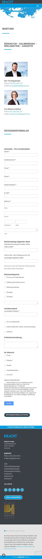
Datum (7, 151)
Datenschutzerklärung (12, 380)
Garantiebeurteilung (12, 370)
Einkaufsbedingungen (12, 466)
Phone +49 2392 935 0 (12, 456)
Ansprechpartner (10, 185)
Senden (8, 403)
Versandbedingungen (11, 469)
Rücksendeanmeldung (12, 471)
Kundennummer (10, 160)
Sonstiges (9, 296)
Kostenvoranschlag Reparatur (15, 277)
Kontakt (8, 365)
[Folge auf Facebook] (10, 490)
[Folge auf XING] (22, 490)
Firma (6, 168)
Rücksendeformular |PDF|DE (17, 415)
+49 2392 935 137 (15, 112)
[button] (3, 555)
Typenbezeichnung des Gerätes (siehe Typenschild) (17, 245)
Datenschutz (8, 476)
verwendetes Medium (12, 311)
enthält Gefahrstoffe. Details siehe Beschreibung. (21, 327)
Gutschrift (9, 374)
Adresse (7, 201)
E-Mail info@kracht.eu (12, 458)
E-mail (6, 193)
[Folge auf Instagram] (5, 490)
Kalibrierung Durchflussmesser (15, 282)
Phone (6, 176)
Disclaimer (8, 479)
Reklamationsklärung (12, 287)
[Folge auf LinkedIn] (14, 490)
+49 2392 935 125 (15, 83)
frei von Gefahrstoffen (12, 322)
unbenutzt (9, 331)
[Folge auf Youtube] (18, 490)
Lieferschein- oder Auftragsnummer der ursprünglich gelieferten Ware (17, 256)
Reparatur (9, 360)
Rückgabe (9, 292)
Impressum (8, 474)
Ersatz (8, 355)
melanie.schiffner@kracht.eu (19, 114)
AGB (5, 464)
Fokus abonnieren (13, 497)
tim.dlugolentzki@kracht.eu (19, 86)
